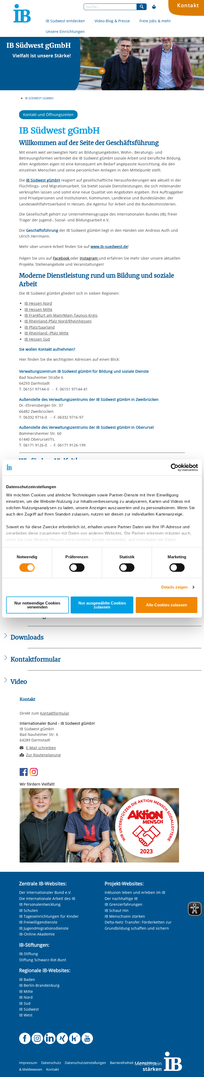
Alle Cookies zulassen (166, 605)
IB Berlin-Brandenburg (39, 985)
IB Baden (27, 979)
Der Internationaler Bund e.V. (45, 892)
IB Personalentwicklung (40, 904)
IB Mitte (26, 991)
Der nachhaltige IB (121, 898)
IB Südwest (29, 1009)
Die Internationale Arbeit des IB (47, 898)
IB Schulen (28, 910)
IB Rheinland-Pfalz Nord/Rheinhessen (58, 321)
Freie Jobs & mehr (155, 20)
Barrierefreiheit (122, 1063)
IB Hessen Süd (37, 339)
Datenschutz (51, 1063)
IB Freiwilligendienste (38, 922)
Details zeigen (174, 587)
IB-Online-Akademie (37, 934)
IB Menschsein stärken (125, 916)
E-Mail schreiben (41, 748)
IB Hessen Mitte (38, 309)
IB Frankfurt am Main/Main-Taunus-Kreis (60, 315)
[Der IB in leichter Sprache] (154, 6)
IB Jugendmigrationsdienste (44, 928)
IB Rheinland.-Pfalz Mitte (46, 333)
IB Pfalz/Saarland (39, 327)
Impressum (28, 1063)
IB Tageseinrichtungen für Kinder (49, 916)
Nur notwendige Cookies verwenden (37, 605)
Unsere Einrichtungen (65, 31)
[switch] (76, 567)
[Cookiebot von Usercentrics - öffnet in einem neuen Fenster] (174, 467)
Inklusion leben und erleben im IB (135, 892)
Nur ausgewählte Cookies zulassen (102, 605)
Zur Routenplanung (43, 754)
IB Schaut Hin (117, 910)
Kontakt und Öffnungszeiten (48, 114)
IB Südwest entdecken (65, 20)
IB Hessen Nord (38, 303)
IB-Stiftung (28, 953)
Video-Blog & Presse (112, 20)
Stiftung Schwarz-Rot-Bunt (42, 959)
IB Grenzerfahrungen (123, 904)
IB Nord (26, 997)
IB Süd (25, 1003)
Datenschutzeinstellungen (85, 1063)
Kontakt (188, 5)
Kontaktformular (54, 713)
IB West (25, 1015)
